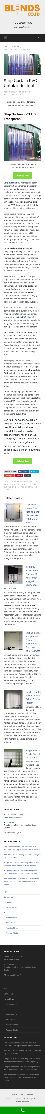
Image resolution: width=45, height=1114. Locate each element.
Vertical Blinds (11, 918)
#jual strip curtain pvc (16, 484)
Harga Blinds (9, 902)
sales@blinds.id (25, 27)
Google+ (10, 476)
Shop (6, 912)
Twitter (34, 471)
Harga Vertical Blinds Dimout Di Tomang (33, 754)
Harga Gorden (11, 907)
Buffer (27, 476)
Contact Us (8, 897)
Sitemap (29, 1094)
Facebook (23, 471)
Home (6, 892)
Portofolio (9, 92)
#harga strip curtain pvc (25, 482)
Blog (21, 1094)
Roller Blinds (11, 923)
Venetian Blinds (12, 928)
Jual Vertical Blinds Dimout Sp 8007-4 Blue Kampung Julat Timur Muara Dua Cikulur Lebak (21, 881)
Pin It (20, 476)
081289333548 (25, 23)
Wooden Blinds (12, 933)
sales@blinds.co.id (16, 959)
